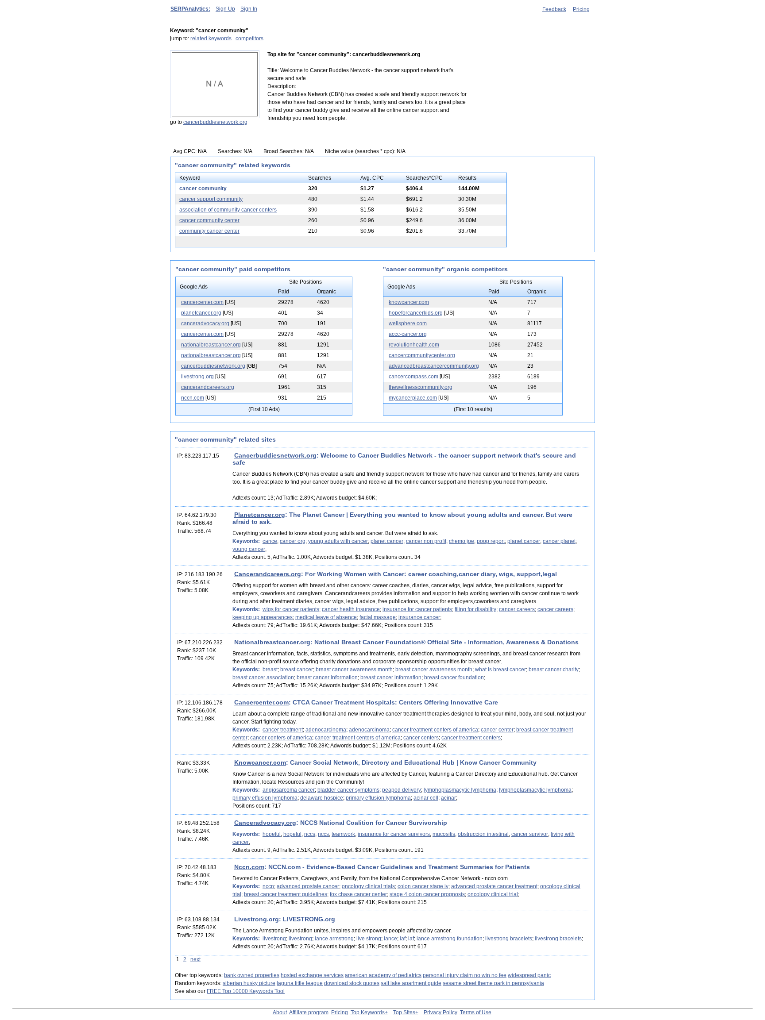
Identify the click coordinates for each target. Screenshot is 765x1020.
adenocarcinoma (325, 730)
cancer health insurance (351, 609)
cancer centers (421, 738)
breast (270, 669)
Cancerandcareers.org (267, 573)
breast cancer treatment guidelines (285, 894)
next (195, 959)
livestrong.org (197, 376)
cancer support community (211, 199)
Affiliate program (308, 1012)
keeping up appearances (262, 617)
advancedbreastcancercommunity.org (434, 366)
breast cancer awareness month (354, 669)
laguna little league (300, 983)
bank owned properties (251, 975)
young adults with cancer (338, 541)
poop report (491, 541)
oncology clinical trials (368, 886)
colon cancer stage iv (423, 886)
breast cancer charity (554, 669)
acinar (448, 798)
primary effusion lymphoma (265, 798)
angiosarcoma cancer (289, 790)
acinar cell (425, 798)
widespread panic (529, 975)
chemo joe (461, 541)
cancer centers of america (281, 738)
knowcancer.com (409, 302)
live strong (368, 938)
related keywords (211, 38)
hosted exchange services (312, 975)
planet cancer (387, 541)
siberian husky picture (249, 983)
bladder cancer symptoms (348, 790)
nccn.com (192, 398)
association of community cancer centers (228, 210)
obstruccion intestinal (483, 834)
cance (270, 541)
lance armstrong (334, 938)
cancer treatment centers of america (435, 730)
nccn (268, 886)
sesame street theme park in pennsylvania (493, 983)
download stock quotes (351, 983)
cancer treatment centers (471, 738)
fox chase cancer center (358, 894)
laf (403, 938)
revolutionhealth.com (414, 345)
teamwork (343, 834)
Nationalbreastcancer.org (272, 642)
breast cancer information (327, 677)
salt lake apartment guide (411, 983)
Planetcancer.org (259, 514)
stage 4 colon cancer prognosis (427, 894)
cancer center (497, 730)
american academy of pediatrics (383, 975)
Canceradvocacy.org (265, 822)
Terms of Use (475, 1012)
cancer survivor (529, 834)
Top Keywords (368, 1012)
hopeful (272, 834)
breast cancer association (263, 677)
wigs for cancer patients (291, 609)
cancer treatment (283, 730)
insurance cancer (419, 617)
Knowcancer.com (260, 762)
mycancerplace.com (413, 398)
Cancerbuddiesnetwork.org (275, 455)
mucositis (444, 834)
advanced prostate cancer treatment (494, 886)
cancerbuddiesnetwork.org (215, 122)
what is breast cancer (500, 669)
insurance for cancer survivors (394, 834)
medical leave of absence (326, 617)
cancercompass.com (413, 376)
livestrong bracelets (508, 938)
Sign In (248, 9)
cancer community (203, 188)
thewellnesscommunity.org (420, 387)
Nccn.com (249, 866)
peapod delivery (401, 790)
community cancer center (209, 231)
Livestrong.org (256, 919)
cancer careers (517, 609)
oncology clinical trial (493, 894)
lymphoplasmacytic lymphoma (460, 790)
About (280, 1012)
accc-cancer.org (408, 334)
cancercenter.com (202, 302)
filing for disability (475, 609)
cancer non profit (426, 541)
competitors (249, 38)
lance (390, 938)
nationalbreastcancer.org (211, 345)
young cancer (248, 549)
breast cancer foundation (454, 677)
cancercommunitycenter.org (422, 355)
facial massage (377, 617)
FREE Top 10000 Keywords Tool (246, 991)
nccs (309, 834)
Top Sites (404, 1012)
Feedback (554, 9)
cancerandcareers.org (207, 387)
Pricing (581, 9)
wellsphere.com (408, 323)
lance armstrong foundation (450, 938)
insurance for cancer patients (417, 609)
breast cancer (296, 669)
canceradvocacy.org (205, 323)
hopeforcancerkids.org (416, 313)
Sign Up (225, 9)
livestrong (274, 938)
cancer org (292, 541)
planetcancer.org (201, 313)
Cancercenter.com (261, 702)
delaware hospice (321, 798)
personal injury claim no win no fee (464, 975)
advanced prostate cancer (308, 886)
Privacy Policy (440, 1012)
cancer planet (559, 541)
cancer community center (209, 220)
